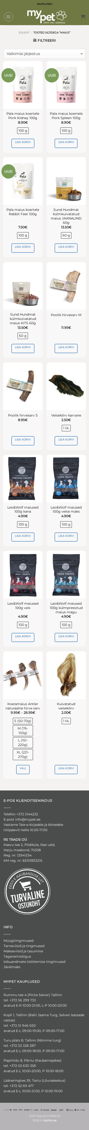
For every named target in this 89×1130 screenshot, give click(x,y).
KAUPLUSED (44, 3)
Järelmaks (12, 967)
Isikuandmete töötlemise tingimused (34, 962)
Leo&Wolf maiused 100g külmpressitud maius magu (66, 608)
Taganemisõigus (17, 956)
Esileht (24, 32)
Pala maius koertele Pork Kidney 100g (22, 116)
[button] (8, 17)
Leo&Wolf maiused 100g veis (22, 606)
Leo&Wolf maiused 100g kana (22, 509)
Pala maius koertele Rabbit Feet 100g (22, 212)
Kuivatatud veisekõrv (66, 706)
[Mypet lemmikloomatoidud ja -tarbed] (47, 16)
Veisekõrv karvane (66, 415)
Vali (23, 768)
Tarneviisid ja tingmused (24, 946)
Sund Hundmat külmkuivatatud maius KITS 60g (23, 319)
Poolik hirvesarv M (66, 315)
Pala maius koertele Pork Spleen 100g (66, 116)
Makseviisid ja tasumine (23, 951)
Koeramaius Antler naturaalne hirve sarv (22, 706)
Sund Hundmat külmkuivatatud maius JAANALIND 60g (66, 216)
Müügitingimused (18, 941)
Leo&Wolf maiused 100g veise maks (66, 509)
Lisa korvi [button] (23, 142)
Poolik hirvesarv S (23, 415)
